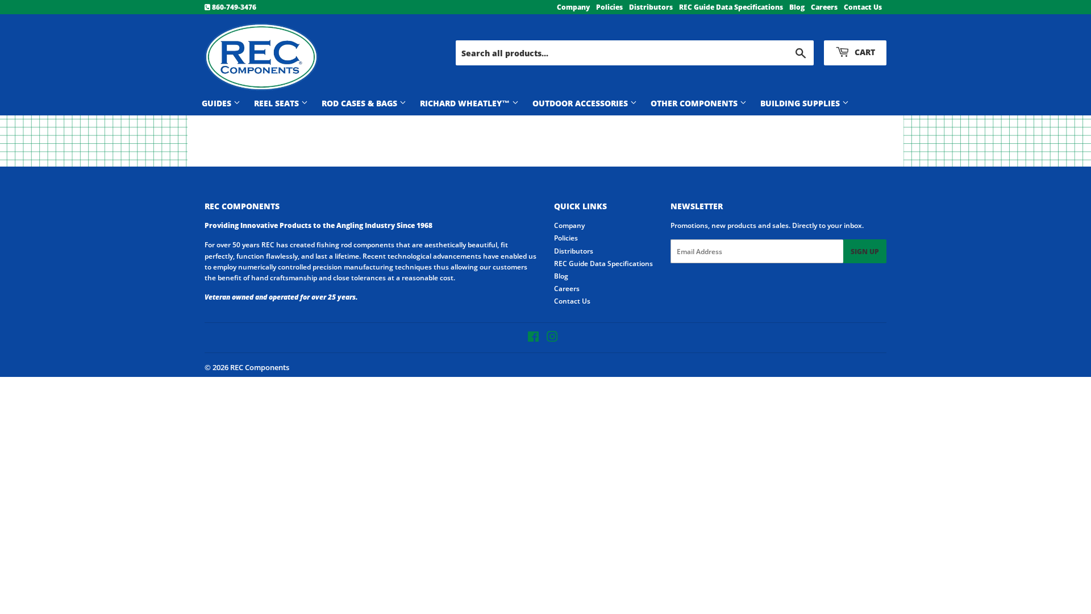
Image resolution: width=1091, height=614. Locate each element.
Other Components (695, 103)
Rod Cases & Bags (360, 103)
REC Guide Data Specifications (731, 7)
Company (573, 7)
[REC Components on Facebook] (533, 338)
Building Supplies (801, 103)
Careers (824, 7)
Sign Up (865, 251)
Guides (218, 103)
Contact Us (863, 7)
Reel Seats (277, 103)
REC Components (259, 367)
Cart (863, 52)
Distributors (651, 7)
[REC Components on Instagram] (552, 338)
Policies (609, 7)
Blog (797, 7)
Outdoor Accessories (581, 103)
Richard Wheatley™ (466, 103)
